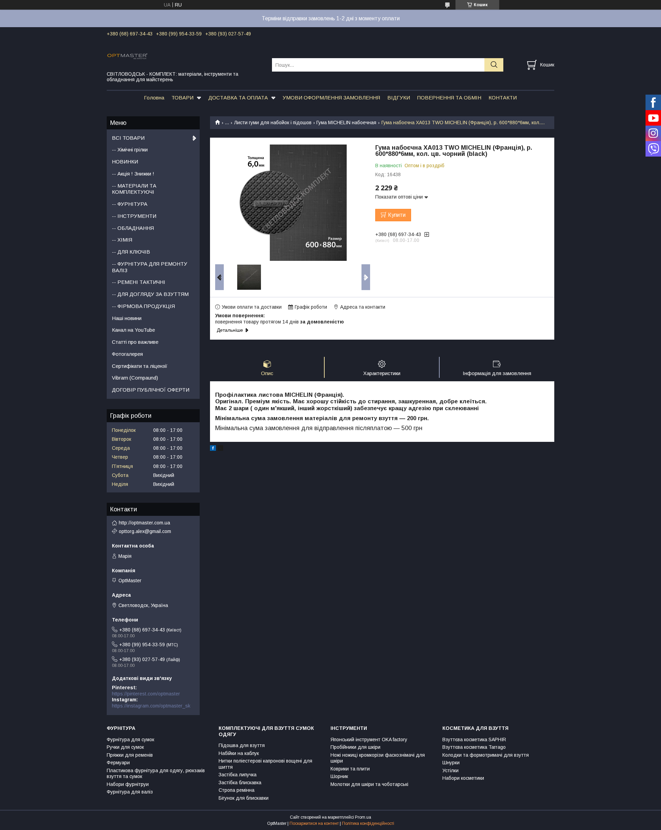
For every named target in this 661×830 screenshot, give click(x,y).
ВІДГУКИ (398, 97)
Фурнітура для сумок (130, 739)
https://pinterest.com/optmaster (146, 693)
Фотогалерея (127, 354)
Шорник (339, 776)
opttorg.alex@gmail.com (145, 531)
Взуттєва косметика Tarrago (474, 747)
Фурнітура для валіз (130, 792)
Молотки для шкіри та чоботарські (369, 784)
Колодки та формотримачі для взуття (485, 755)
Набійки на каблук (239, 753)
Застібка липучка (237, 774)
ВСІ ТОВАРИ (128, 138)
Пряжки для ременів (130, 755)
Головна (154, 97)
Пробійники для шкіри (355, 747)
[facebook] (213, 449)
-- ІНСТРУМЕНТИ (134, 216)
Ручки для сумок (125, 747)
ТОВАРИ (182, 97)
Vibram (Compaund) (135, 378)
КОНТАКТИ (503, 97)
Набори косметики (463, 778)
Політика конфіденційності (368, 823)
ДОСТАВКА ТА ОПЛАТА (238, 97)
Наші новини (126, 318)
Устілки (450, 770)
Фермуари (118, 762)
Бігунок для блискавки (244, 798)
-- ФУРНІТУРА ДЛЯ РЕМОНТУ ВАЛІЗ (149, 267)
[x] (220, 449)
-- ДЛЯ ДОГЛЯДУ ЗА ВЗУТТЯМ (150, 294)
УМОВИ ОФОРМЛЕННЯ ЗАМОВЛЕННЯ (331, 97)
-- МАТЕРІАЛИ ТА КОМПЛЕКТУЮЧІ (134, 189)
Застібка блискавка (240, 782)
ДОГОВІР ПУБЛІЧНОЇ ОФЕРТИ (150, 390)
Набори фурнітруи (128, 784)
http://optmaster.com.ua (144, 522)
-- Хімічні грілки (130, 149)
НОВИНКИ (125, 161)
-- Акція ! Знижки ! (133, 174)
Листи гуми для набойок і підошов (273, 122)
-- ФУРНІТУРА (129, 204)
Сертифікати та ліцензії (139, 366)
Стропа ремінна (236, 790)
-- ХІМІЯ (122, 240)
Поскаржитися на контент (314, 823)
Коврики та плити (350, 769)
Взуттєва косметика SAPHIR (474, 739)
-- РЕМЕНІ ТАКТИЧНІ (138, 282)
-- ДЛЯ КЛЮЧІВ (131, 252)
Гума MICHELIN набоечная (346, 122)
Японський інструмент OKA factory (368, 739)
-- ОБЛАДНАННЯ (133, 228)
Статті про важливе (135, 342)
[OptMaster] (185, 55)
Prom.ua (363, 817)
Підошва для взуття (242, 745)
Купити (397, 215)
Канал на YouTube (133, 330)
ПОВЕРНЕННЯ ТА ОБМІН (449, 97)
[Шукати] (493, 65)
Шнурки (451, 762)
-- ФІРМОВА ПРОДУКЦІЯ (143, 306)
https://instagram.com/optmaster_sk (151, 706)
